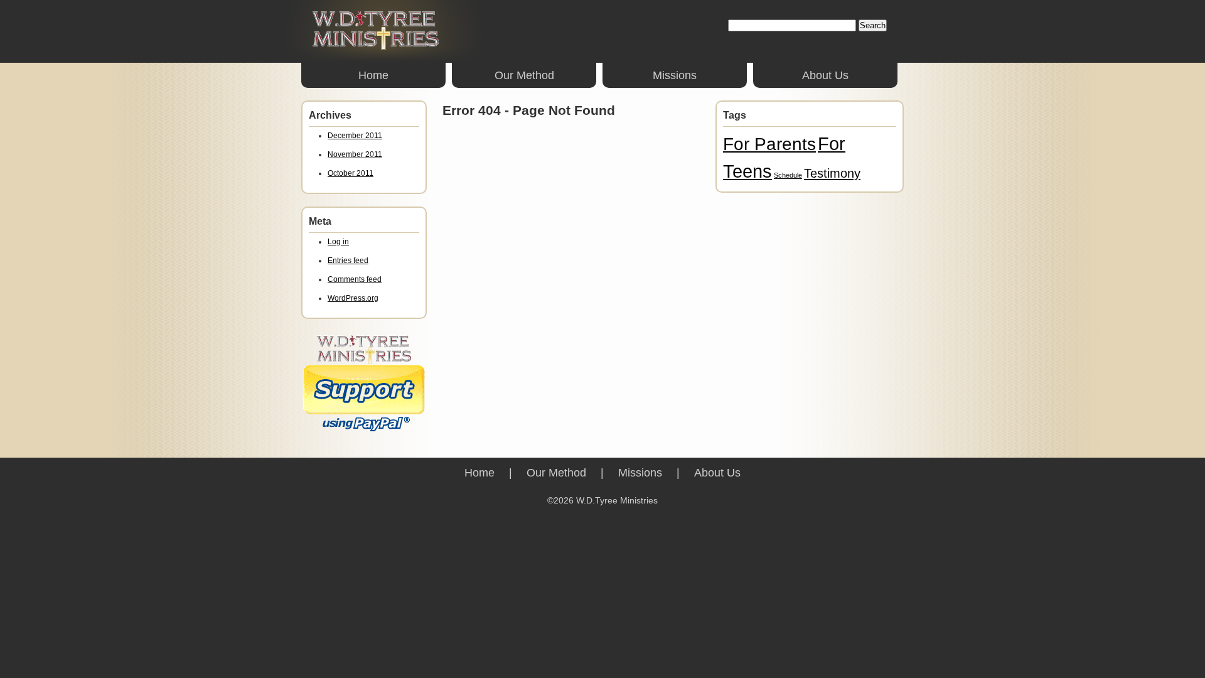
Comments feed (355, 279)
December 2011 (355, 135)
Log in (338, 241)
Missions (675, 75)
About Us (825, 75)
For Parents (769, 144)
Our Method (524, 75)
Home (373, 75)
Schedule (788, 175)
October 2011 (350, 173)
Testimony (832, 173)
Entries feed (348, 260)
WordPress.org (353, 298)
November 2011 (355, 154)
